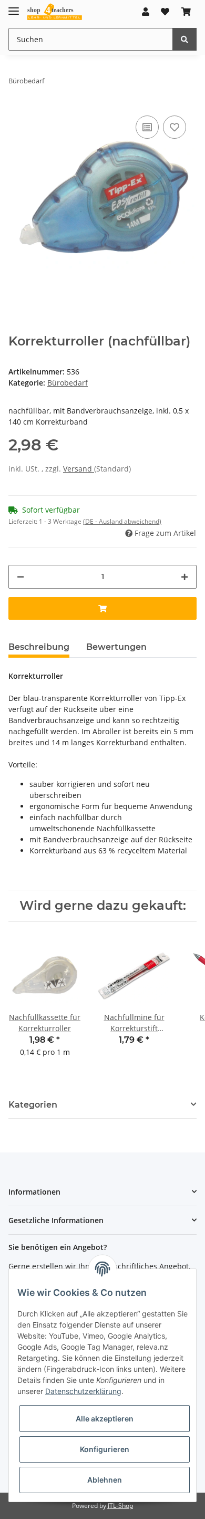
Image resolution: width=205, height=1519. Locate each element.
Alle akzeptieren (105, 1418)
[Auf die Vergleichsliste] (147, 127)
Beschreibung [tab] (38, 647)
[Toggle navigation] (13, 6)
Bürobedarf (67, 383)
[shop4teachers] (55, 12)
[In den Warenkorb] (102, 608)
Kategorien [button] (32, 1105)
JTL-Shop (120, 1505)
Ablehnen (104, 1479)
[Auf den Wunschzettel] (174, 127)
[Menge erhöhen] (184, 576)
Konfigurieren (104, 1449)
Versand (78, 469)
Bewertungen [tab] (116, 647)
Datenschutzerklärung (83, 1391)
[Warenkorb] (186, 11)
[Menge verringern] (20, 576)
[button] (145, 11)
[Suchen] (184, 39)
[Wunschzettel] (165, 11)
